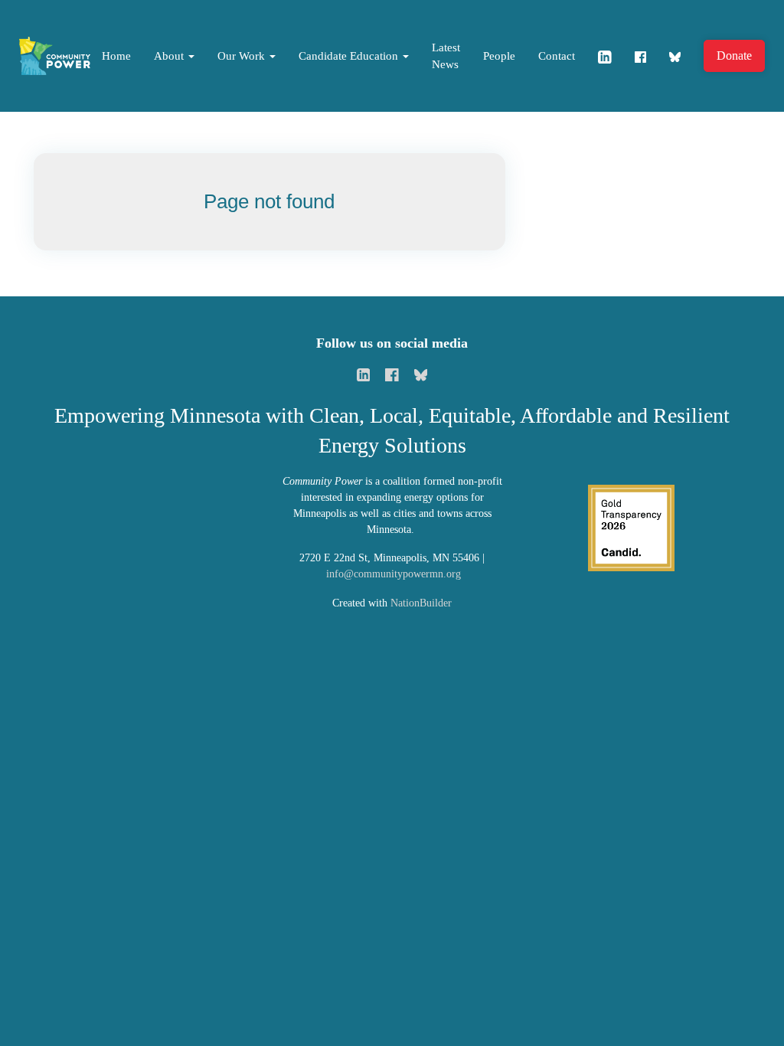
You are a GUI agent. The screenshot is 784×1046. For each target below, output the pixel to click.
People (499, 56)
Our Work (242, 56)
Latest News (446, 56)
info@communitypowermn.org (393, 574)
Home (116, 56)
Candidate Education (350, 56)
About (170, 56)
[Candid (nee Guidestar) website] (631, 526)
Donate (734, 55)
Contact (556, 56)
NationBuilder (421, 603)
